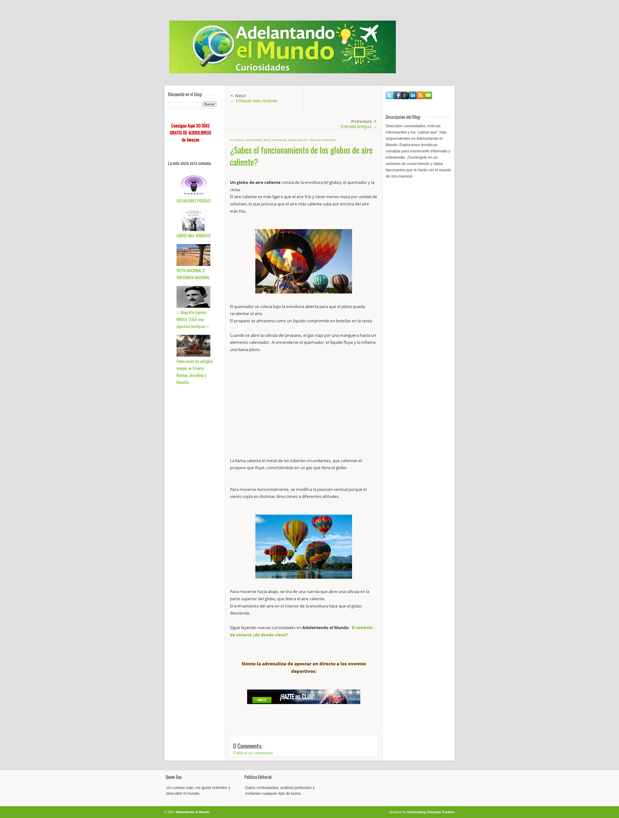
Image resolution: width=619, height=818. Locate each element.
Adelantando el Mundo (192, 812)
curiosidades (253, 140)
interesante (279, 140)
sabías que (295, 140)
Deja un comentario (323, 140)
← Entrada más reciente (253, 100)
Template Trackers (441, 812)
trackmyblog (416, 812)
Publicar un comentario (253, 753)
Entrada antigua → (359, 126)
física (267, 140)
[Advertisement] (304, 409)
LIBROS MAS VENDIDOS (194, 236)
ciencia (239, 140)
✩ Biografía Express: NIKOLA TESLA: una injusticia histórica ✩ (193, 319)
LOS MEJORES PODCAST (194, 201)
